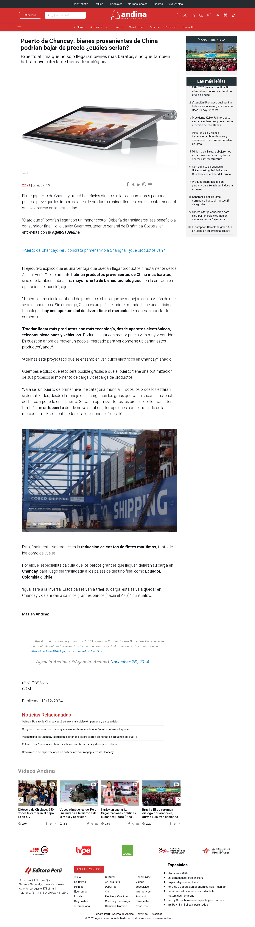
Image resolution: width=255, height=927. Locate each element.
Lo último (78, 27)
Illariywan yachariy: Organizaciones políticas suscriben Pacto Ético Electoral (118, 815)
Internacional (82, 906)
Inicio (77, 877)
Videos (154, 27)
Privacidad (156, 914)
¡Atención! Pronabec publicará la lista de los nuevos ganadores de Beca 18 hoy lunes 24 (212, 106)
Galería (118, 27)
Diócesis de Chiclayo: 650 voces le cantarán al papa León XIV (36, 813)
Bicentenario (80, 4)
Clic (107, 891)
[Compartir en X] (51, 823)
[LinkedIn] (193, 15)
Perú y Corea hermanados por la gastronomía (196, 900)
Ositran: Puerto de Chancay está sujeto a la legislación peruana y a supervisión (70, 721)
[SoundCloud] (217, 15)
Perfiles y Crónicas (116, 896)
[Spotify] (225, 15)
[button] (20, 800)
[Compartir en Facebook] (47, 823)
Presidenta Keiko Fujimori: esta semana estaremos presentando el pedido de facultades (212, 121)
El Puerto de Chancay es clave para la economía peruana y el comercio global (69, 744)
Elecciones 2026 (178, 873)
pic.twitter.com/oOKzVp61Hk (82, 651)
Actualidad (99, 27)
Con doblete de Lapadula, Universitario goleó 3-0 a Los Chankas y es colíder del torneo (211, 170)
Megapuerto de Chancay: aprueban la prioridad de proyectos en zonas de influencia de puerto (79, 737)
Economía (80, 891)
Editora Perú (102, 914)
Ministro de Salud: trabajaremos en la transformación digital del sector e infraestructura (211, 155)
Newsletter (188, 27)
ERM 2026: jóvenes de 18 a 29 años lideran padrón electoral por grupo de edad (212, 91)
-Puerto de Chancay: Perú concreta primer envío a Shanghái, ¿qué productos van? (93, 250)
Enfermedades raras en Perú (185, 877)
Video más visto (211, 39)
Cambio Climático (116, 906)
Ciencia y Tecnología (117, 901)
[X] (185, 15)
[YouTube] (201, 15)
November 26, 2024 (129, 661)
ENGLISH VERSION (89, 869)
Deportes (110, 886)
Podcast (170, 27)
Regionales (81, 901)
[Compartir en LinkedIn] (55, 823)
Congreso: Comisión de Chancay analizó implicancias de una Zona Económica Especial (75, 729)
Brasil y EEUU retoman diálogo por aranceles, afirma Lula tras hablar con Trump (161, 815)
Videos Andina (36, 771)
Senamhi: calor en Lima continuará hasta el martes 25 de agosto (210, 200)
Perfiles (98, 4)
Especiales (115, 4)
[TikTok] (233, 15)
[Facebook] (177, 15)
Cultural (110, 877)
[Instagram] (209, 15)
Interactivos (143, 891)
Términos (142, 914)
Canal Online (136, 27)
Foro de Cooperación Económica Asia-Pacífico (197, 886)
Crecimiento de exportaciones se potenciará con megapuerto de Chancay (67, 752)
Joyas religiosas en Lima (183, 882)
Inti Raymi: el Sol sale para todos (188, 904)
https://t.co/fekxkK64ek (45, 651)
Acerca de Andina (123, 914)
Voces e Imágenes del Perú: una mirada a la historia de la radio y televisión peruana (78, 815)
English (30, 15)
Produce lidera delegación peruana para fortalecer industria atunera (212, 185)
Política (78, 886)
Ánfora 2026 (113, 882)
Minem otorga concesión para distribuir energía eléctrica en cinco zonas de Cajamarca (210, 215)
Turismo (158, 4)
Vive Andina (175, 4)
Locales (79, 896)
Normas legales (137, 4)
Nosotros (142, 906)
